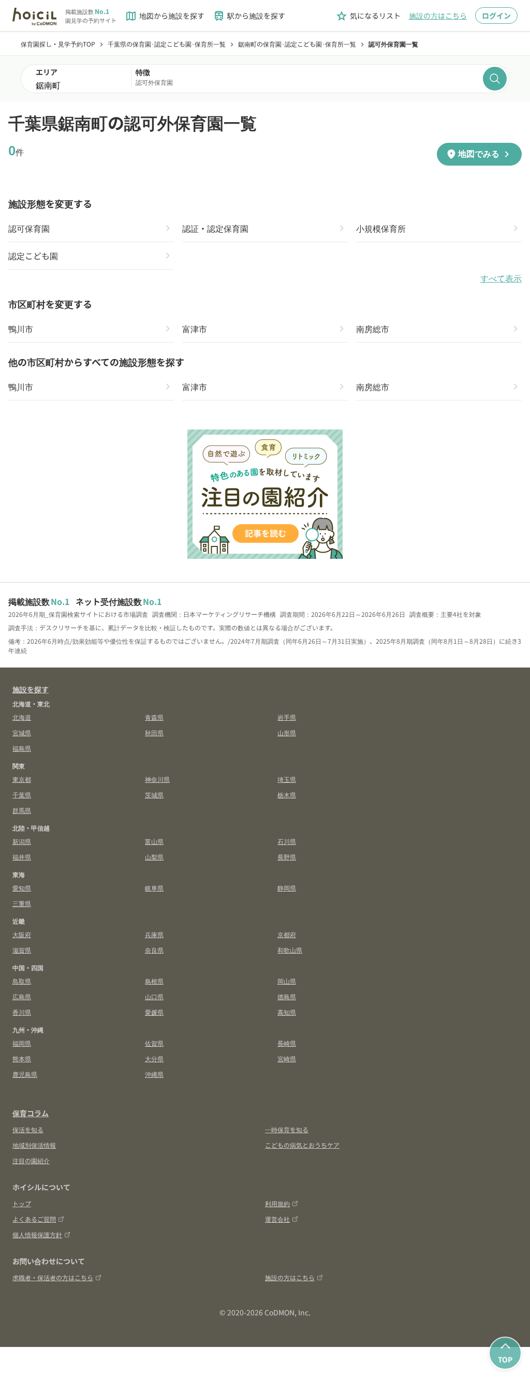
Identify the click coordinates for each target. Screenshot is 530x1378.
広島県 (21, 996)
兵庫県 (154, 934)
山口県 (154, 996)
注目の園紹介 (31, 1160)
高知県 (286, 1011)
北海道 (21, 717)
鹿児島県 (24, 1074)
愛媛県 (154, 1011)
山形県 (286, 732)
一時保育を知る (286, 1129)
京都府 (286, 934)
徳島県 (286, 996)
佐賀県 (154, 1043)
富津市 (194, 328)
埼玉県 (286, 779)
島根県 (154, 980)
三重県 (21, 903)
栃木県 (286, 794)
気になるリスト (368, 16)
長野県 (286, 856)
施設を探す (30, 689)
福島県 (21, 748)
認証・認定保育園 (215, 228)
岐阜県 (154, 887)
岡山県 (286, 980)
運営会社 (277, 1218)
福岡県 (21, 1043)
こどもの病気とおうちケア (302, 1144)
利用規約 (277, 1203)
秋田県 (154, 732)
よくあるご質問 (34, 1218)
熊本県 (21, 1058)
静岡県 (286, 887)
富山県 (154, 841)
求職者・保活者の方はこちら (52, 1277)
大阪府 (21, 934)
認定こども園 (33, 255)
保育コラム (30, 1113)
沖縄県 (154, 1074)
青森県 (154, 717)
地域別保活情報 (34, 1144)
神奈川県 (157, 779)
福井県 (21, 856)
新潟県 (21, 841)
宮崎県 (286, 1058)
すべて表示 (501, 278)
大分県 (154, 1058)
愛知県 (21, 887)
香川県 (21, 1011)
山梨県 (154, 856)
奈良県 (154, 949)
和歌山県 (289, 949)
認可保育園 (29, 228)
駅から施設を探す (249, 16)
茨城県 (154, 794)
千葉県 (21, 794)
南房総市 (372, 328)
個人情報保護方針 (37, 1234)
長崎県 (286, 1043)
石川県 (286, 841)
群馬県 (21, 810)
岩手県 (286, 717)
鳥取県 (21, 980)
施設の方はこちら (438, 15)
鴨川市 (20, 328)
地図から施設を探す (164, 16)
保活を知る (27, 1129)
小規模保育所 (381, 228)
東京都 (21, 779)
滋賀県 (21, 949)
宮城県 (21, 732)
